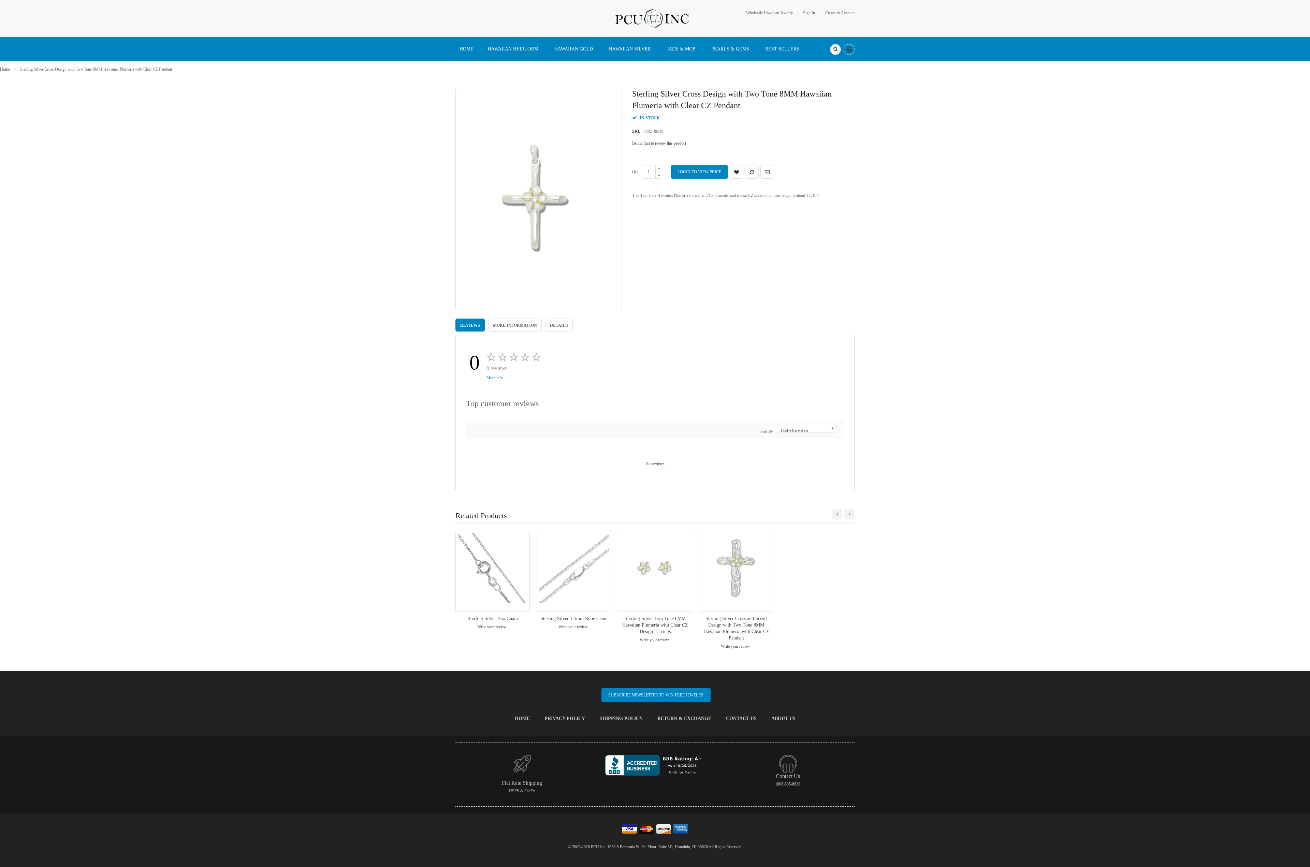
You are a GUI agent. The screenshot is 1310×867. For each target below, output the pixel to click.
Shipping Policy (621, 718)
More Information (515, 325)
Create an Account (840, 13)
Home (5, 69)
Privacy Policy (564, 718)
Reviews (470, 325)
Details (559, 325)
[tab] (470, 325)
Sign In (809, 13)
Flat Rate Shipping (522, 783)
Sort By (766, 431)
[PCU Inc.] (655, 18)
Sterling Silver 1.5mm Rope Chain (574, 618)
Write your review (492, 626)
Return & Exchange (684, 718)
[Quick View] (492, 571)
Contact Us (741, 718)
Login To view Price (699, 172)
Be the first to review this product (659, 143)
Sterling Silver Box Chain (493, 618)
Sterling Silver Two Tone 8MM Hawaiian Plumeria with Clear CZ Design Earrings (655, 625)
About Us (783, 718)
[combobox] (835, 49)
